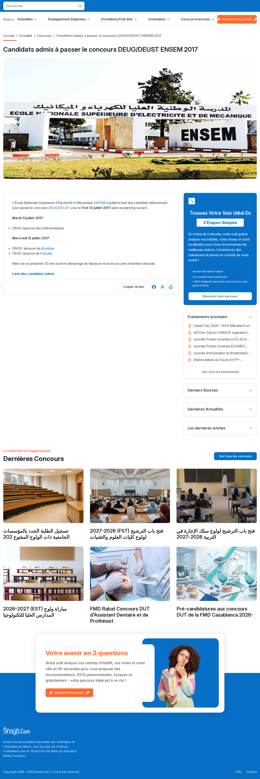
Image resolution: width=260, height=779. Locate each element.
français (46, 253)
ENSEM (99, 203)
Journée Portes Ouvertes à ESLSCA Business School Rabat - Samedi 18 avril (222, 339)
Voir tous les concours (235, 456)
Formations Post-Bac (117, 19)
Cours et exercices (195, 19)
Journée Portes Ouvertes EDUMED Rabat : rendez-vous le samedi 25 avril (221, 346)
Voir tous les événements (220, 372)
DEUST (64, 208)
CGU (238, 772)
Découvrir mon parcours (237, 19)
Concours (44, 36)
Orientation (156, 19)
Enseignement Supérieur (67, 19)
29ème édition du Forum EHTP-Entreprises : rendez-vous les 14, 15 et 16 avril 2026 (221, 360)
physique (47, 248)
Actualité (25, 36)
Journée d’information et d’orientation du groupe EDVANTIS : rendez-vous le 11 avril (222, 353)
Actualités (25, 19)
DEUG (53, 208)
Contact (251, 772)
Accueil (8, 36)
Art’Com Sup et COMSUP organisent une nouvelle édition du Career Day (220, 332)
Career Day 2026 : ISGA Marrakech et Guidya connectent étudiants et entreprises (221, 326)
